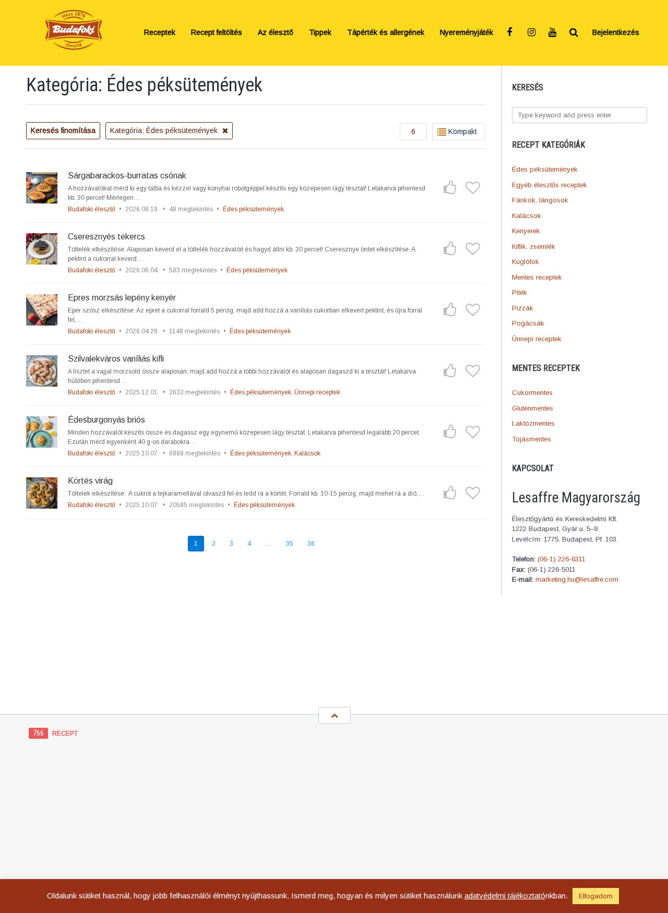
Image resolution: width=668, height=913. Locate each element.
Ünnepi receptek (537, 339)
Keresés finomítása (63, 130)
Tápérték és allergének (385, 33)
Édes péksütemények (545, 169)
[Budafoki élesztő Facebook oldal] (511, 32)
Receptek (159, 33)
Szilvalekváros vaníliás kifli (116, 358)
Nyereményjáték (466, 33)
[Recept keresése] (574, 32)
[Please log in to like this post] (449, 187)
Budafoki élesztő (91, 209)
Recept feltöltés (216, 33)
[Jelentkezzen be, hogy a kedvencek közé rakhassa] (472, 187)
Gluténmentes (532, 408)
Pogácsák (528, 323)
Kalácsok (526, 216)
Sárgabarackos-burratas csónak (127, 175)
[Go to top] (334, 715)
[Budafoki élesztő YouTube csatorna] (553, 32)
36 (311, 543)
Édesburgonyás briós (106, 419)
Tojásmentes (531, 439)
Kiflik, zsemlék (533, 246)
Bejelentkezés (615, 33)
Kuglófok (525, 262)
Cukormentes (532, 393)
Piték (519, 292)
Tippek (320, 33)
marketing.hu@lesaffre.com (576, 579)
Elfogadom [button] (596, 896)
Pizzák (522, 308)
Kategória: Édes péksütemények (165, 130)
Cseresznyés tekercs (106, 236)
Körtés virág (90, 480)
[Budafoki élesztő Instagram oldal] (532, 32)
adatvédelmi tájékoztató (504, 895)
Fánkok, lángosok (540, 200)
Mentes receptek (537, 277)
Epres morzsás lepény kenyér (122, 297)
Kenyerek (526, 231)
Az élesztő (275, 33)
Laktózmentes (533, 423)
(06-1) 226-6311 (562, 559)
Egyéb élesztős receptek (549, 185)
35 (289, 543)
